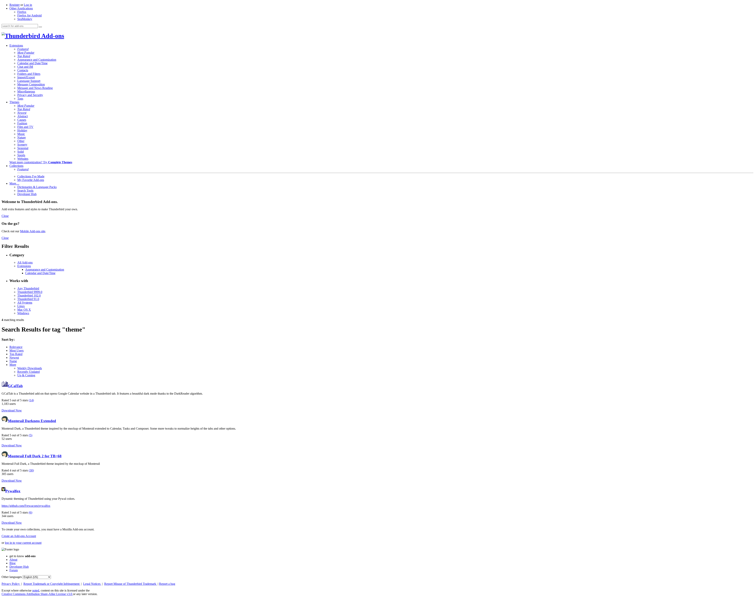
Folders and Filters (28, 73)
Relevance (15, 347)
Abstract (22, 116)
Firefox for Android (29, 15)
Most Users (16, 350)
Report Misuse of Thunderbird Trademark (130, 583)
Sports (21, 155)
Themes (14, 102)
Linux (21, 306)
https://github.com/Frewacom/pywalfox (26, 505)
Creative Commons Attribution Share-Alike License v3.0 (37, 594)
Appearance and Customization (36, 59)
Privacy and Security (30, 95)
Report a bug (167, 583)
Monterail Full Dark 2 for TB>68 (35, 456)
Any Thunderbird (28, 288)
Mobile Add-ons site (32, 231)
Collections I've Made (30, 176)
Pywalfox (12, 491)
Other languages (12, 577)
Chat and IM (25, 66)
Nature (21, 137)
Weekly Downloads (29, 368)
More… (14, 183)
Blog (12, 563)
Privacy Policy (11, 583)
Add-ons (52, 35)
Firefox (21, 12)
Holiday (22, 130)
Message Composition (31, 84)
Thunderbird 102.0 (29, 295)
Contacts (22, 70)
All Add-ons (25, 262)
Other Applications (21, 8)
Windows (23, 313)
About (13, 559)
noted (35, 590)
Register (14, 4)
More (12, 364)
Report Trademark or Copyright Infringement (51, 583)
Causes (21, 119)
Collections (16, 165)
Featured (23, 49)
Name (13, 361)
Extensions (16, 45)
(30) (31, 470)
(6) (30, 512)
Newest (21, 112)
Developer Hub (27, 194)
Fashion (22, 123)
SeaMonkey (24, 19)
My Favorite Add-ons (30, 180)
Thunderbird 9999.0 (29, 292)
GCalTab (15, 386)
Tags (20, 98)
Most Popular (25, 52)
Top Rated (23, 56)
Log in (28, 4)
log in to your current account (23, 542)
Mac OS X (24, 309)
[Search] (40, 27)
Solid (20, 151)
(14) (31, 400)
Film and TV (25, 127)
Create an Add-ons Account (19, 536)
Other (20, 141)
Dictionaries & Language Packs (37, 187)
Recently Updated (28, 371)
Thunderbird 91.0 (28, 299)
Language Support (28, 81)
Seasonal (22, 148)
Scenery (22, 144)
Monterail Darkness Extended (32, 421)
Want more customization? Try (40, 162)
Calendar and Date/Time (32, 63)
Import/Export (26, 77)
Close (5, 216)
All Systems (24, 302)
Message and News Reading (35, 88)
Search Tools (25, 190)
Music (21, 134)
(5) (30, 435)
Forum (13, 570)
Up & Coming (26, 375)
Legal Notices (92, 583)
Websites (22, 158)
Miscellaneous (26, 91)
